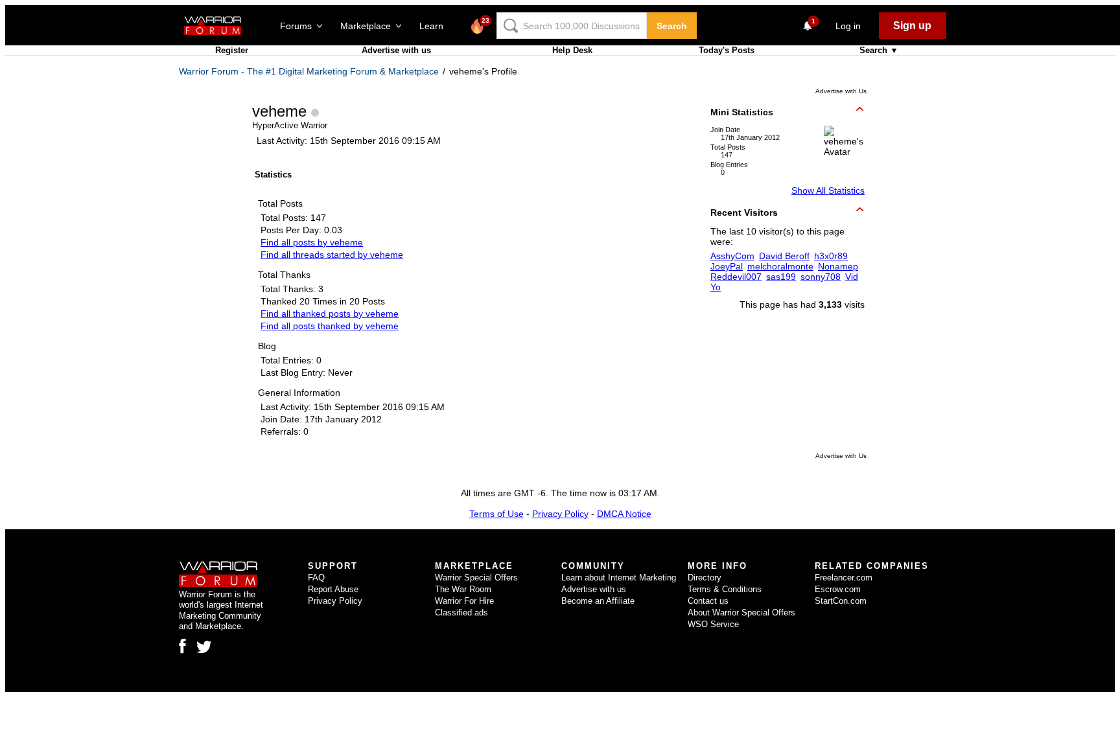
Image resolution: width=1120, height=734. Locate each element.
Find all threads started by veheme (332, 254)
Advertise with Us (841, 91)
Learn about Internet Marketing (618, 577)
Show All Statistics (828, 190)
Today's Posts (726, 50)
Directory (704, 577)
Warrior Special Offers (476, 577)
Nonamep (838, 266)
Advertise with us (396, 50)
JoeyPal (726, 266)
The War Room (463, 589)
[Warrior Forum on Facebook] (182, 646)
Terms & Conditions (725, 589)
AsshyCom (732, 256)
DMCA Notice (624, 514)
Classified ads (461, 612)
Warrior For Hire (464, 601)
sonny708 (820, 276)
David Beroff (784, 256)
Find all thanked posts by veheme (330, 313)
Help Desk (572, 50)
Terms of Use (496, 514)
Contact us (708, 601)
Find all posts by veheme (312, 242)
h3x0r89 (831, 256)
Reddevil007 (736, 276)
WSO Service (713, 624)
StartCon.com (841, 601)
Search (672, 26)
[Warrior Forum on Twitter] (204, 647)
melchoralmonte (780, 266)
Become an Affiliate (598, 601)
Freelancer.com (843, 577)
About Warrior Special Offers (741, 612)
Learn (435, 26)
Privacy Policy (560, 514)
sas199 (781, 276)
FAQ (316, 577)
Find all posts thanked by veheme (330, 326)
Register (231, 50)
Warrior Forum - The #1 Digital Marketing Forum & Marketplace (309, 71)
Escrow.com (838, 589)
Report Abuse (333, 589)
